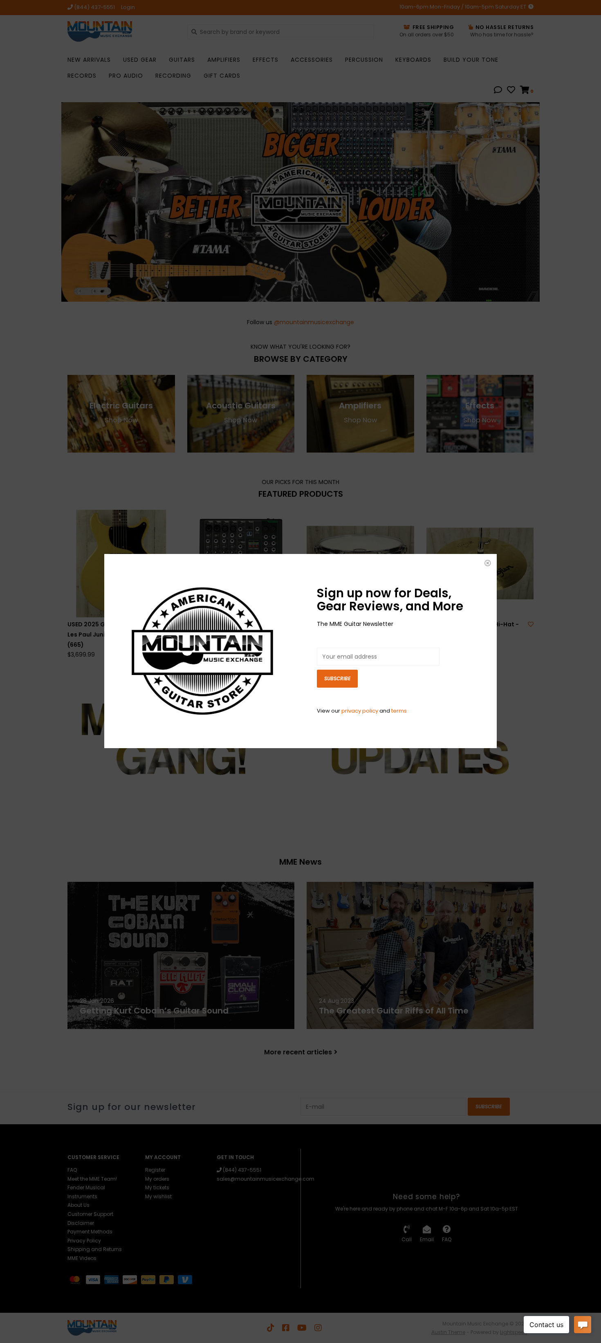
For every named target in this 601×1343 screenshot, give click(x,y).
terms (399, 711)
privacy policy (359, 711)
